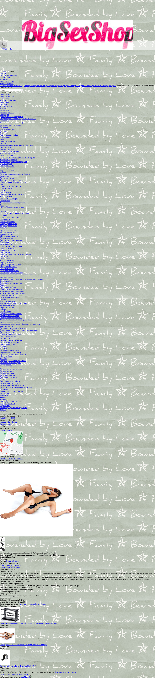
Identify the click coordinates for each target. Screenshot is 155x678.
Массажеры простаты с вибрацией (13, 162)
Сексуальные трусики (8, 332)
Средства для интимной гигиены (13, 355)
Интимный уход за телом (10, 350)
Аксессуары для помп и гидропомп (13, 408)
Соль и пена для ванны (9, 367)
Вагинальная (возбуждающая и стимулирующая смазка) (21, 279)
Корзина (3, 71)
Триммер (3, 359)
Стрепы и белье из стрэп (9, 316)
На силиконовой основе (9, 271)
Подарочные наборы (8, 287)
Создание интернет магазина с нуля (14, 674)
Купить (3, 561)
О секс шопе (5, 77)
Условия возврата (7, 84)
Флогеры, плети (6, 188)
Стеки (2, 190)
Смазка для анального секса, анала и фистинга (18, 275)
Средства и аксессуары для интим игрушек (16, 387)
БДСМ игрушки (6, 164)
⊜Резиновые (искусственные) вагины (15, 213)
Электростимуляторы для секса (12, 194)
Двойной (3, 228)
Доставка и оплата (7, 82)
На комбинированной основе (11, 273)
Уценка (3, 410)
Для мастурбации (7, 281)
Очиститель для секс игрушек (11, 391)
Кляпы (2, 184)
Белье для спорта (6, 326)
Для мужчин (5, 258)
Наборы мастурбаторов (9, 199)
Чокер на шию (5, 312)
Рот (1, 209)
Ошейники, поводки (8, 170)
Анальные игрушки (7, 141)
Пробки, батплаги (7, 149)
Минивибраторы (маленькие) (11, 123)
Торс (2, 205)
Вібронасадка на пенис (9, 236)
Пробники (4, 285)
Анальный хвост (6, 156)
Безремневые (5, 220)
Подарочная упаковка (8, 377)
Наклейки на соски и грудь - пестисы (14, 303)
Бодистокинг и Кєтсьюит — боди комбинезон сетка (20, 330)
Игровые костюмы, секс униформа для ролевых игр (20, 324)
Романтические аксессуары (10, 363)
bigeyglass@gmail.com (8, 422)
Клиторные (4, 121)
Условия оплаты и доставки (10, 565)
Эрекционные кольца (8, 230)
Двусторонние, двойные (9, 135)
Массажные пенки (7, 373)
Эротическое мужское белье (11, 318)
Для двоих (4, 256)
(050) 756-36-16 (6, 49)
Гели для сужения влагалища (11, 246)
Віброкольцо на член (8, 232)
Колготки (3, 348)
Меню (12, 71)
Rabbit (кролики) (6, 106)
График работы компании (10, 567)
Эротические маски (7, 305)
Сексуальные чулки (7, 344)
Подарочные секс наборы (10, 381)
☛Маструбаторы (6, 197)
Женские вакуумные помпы (11, 289)
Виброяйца (4, 102)
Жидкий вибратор (7, 260)
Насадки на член (6, 234)
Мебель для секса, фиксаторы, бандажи (15, 174)
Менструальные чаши (8, 295)
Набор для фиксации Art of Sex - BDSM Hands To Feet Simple (23, 645)
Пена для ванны (6, 357)
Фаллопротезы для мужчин (10, 218)
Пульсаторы (4, 98)
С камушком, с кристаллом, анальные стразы (17, 158)
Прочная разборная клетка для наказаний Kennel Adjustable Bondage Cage (28, 623)
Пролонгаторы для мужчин (10, 265)
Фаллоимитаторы (7, 129)
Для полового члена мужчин (11, 283)
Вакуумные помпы (7, 404)
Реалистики (4, 133)
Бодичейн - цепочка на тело (11, 314)
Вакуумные (4, 108)
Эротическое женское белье (10, 322)
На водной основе (7, 269)
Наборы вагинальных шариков (12, 240)
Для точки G (5, 111)
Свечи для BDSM (7, 166)
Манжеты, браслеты (8, 301)
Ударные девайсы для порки (11, 186)
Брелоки (3, 379)
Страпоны (4, 215)
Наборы (3, 143)
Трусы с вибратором (8, 100)
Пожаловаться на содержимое (66, 672)
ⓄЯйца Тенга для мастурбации (12, 207)
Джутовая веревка (7, 178)
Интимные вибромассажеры (11, 125)
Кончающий (5, 131)
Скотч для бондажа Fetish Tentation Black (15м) (18, 666)
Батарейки (4, 389)
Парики (3, 299)
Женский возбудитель (8, 250)
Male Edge (4, 400)
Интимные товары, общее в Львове (32, 604)
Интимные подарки (7, 375)
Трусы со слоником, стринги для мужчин (16, 320)
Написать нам (5, 424)
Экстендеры (4, 393)
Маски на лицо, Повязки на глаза (13, 182)
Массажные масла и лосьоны (11, 369)
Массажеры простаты (8, 160)
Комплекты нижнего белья (10, 334)
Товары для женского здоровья (12, 291)
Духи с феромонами (8, 248)
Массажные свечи (7, 371)
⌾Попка (3, 211)
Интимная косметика (8, 244)
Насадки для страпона (8, 224)
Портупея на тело (7, 308)
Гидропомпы (5, 406)
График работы (6, 430)
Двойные (3, 104)
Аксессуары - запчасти (9, 402)
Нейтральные (5, 201)
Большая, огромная (7, 153)
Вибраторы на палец (8, 96)
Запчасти (3, 397)
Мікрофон (4, 127)
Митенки (3, 346)
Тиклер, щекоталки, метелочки (12, 180)
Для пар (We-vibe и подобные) (11, 117)
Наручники (4, 176)
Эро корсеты (5, 338)
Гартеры (3, 310)
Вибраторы (4, 94)
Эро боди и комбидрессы (9, 342)
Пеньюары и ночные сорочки (11, 340)
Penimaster (4, 395)
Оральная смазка (6, 277)
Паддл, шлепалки (7, 192)
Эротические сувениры (9, 383)
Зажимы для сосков (7, 168)
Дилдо (2, 139)
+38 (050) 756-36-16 (7, 418)
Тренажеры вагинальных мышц (12, 293)
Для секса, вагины (7, 113)
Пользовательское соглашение (11, 459)
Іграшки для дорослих (8, 75)
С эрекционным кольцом (9, 151)
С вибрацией (5, 137)
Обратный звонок (13, 561)
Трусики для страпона (8, 226)
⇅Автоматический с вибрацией (12, 203)
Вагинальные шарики (8, 238)
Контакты (4, 80)
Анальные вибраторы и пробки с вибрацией (17, 145)
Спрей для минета (7, 263)
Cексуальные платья (8, 336)
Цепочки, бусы (6, 147)
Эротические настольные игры (12, 385)
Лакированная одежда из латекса (13, 328)
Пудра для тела (6, 365)
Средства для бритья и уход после (13, 361)
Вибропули (4, 115)
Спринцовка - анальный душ (11, 352)
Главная (3, 73)
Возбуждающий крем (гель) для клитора (15, 254)
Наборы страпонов (7, 222)
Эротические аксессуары (9, 297)
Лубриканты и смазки (8, 267)
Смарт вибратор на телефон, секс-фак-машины (18, 119)
